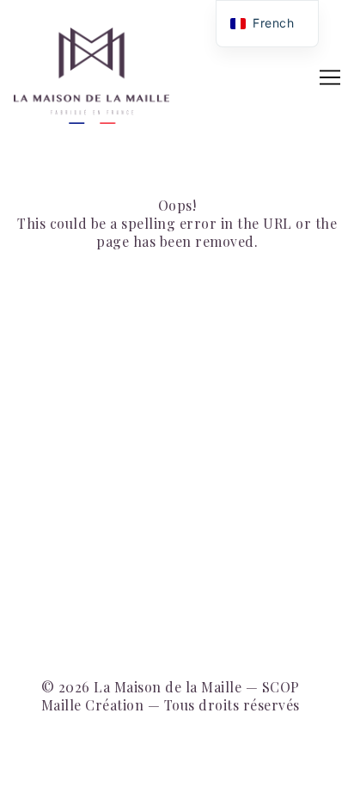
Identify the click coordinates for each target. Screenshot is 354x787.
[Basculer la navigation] (330, 77)
